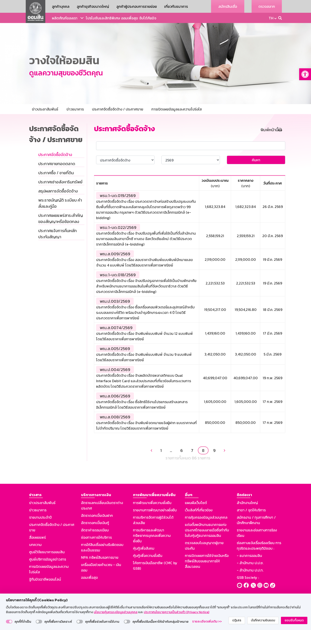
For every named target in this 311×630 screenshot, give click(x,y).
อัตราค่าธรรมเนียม (95, 530)
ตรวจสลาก (266, 6)
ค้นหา (256, 160)
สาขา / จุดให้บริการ (251, 510)
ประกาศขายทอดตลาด (56, 164)
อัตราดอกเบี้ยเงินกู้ (95, 522)
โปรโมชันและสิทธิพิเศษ (103, 18)
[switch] (9, 621)
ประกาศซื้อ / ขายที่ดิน (56, 173)
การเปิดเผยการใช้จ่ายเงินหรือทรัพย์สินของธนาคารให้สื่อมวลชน (207, 561)
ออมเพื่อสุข (129, 18)
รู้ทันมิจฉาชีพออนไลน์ (45, 579)
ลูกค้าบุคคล (60, 6)
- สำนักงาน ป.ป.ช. (250, 563)
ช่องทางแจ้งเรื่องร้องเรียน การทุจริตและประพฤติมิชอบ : (259, 545)
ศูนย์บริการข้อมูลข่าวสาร (47, 559)
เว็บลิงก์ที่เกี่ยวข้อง (198, 510)
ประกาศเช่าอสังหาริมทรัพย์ (60, 182)
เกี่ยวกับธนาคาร (176, 6)
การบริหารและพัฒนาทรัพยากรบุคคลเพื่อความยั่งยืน (152, 535)
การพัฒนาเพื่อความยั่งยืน (152, 502)
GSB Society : (248, 577)
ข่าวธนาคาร (37, 510)
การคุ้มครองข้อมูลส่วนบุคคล (206, 517)
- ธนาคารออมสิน (249, 555)
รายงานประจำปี (40, 517)
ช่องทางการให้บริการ (96, 537)
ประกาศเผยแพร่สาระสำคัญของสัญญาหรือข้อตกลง (60, 218)
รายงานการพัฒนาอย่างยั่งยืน (155, 510)
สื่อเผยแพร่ (37, 537)
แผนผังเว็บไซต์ (196, 502)
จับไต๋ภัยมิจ (147, 18)
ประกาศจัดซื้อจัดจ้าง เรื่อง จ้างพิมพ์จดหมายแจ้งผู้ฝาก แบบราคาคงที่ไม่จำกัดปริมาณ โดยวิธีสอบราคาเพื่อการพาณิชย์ (146, 425)
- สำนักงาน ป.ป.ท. (250, 570)
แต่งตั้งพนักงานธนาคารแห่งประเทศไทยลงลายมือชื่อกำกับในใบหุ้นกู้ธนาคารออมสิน (207, 530)
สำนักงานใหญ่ (247, 502)
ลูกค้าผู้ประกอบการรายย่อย (136, 6)
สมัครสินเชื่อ (227, 6)
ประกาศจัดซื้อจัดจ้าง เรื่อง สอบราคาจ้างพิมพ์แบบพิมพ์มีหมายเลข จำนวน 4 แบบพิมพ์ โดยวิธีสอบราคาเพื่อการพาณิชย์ (144, 262)
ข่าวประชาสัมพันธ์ (42, 502)
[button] (305, 74)
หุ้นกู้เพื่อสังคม (143, 548)
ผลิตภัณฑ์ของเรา (64, 18)
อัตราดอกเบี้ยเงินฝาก (97, 515)
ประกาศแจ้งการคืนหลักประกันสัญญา (57, 234)
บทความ (35, 544)
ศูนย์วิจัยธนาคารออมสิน (47, 552)
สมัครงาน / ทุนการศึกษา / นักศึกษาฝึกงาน (256, 520)
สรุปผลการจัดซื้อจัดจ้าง (58, 191)
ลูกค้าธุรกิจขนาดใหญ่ (93, 6)
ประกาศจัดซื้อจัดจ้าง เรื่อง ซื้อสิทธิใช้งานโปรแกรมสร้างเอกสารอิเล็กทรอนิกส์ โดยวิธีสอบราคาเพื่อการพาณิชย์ (142, 404)
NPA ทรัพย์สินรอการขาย (99, 557)
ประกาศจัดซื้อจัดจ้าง (55, 154)
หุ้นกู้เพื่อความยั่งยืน (147, 555)
